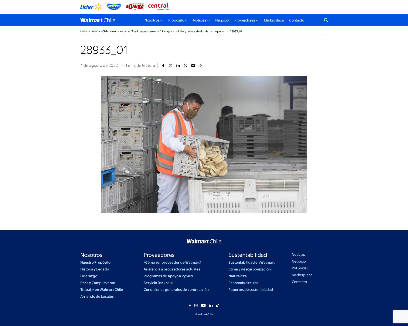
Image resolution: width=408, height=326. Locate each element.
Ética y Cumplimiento (97, 283)
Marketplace (274, 20)
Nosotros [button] (151, 20)
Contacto (296, 20)
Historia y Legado (94, 269)
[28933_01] (163, 65)
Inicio (83, 31)
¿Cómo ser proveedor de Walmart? (172, 262)
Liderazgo (88, 276)
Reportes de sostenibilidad (250, 289)
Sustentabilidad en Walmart (251, 262)
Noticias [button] (199, 20)
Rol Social (300, 268)
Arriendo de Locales (97, 296)
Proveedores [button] (244, 20)
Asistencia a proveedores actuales (172, 269)
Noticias (298, 254)
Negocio (222, 20)
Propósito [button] (176, 20)
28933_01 (236, 31)
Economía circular (243, 283)
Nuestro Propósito (95, 262)
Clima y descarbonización (249, 269)
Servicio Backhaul (158, 283)
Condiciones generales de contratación (176, 289)
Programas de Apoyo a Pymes (168, 276)
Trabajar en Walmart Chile (101, 289)
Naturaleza (237, 276)
